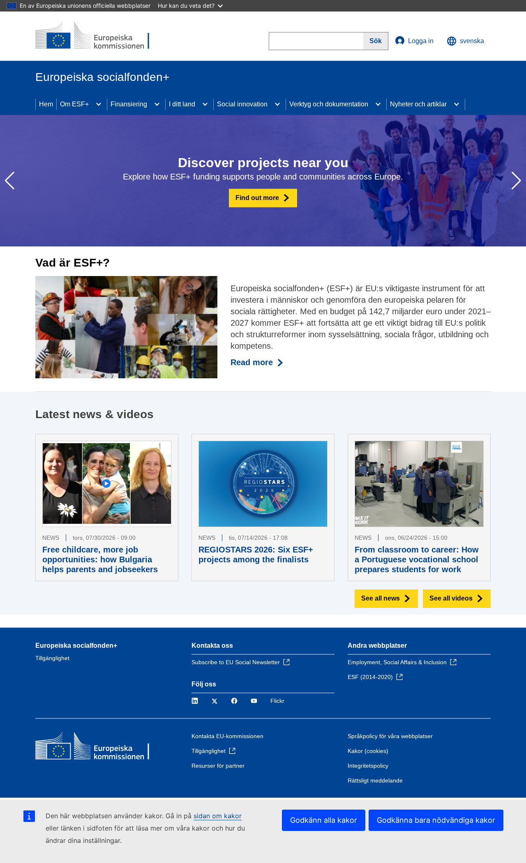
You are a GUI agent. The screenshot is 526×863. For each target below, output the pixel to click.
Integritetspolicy (368, 765)
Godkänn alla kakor (323, 820)
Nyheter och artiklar (418, 104)
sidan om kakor (218, 816)
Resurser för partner (218, 765)
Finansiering (129, 104)
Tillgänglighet (52, 658)
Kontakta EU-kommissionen (227, 736)
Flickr (277, 700)
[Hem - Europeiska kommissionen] (95, 36)
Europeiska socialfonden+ (76, 645)
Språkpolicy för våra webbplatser (390, 736)
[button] (516, 181)
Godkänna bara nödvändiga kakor (436, 820)
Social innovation (242, 104)
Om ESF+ (74, 104)
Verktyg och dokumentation (328, 104)
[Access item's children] (98, 104)
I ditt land (182, 104)
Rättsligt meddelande (375, 780)
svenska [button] (472, 40)
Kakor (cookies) (368, 751)
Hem (46, 104)
